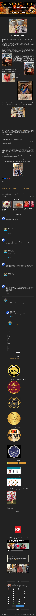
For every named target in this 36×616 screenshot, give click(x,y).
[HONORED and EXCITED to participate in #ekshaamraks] (19, 597)
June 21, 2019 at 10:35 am (11, 274)
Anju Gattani (4, 196)
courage (10, 193)
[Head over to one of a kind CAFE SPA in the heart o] (19, 591)
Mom (18, 193)
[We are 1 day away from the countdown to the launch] (8, 593)
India (13, 193)
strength (10, 194)
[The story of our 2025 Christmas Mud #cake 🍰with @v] (19, 595)
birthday (3, 193)
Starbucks (30, 193)
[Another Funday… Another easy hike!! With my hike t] (8, 603)
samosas (22, 130)
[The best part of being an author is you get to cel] (19, 589)
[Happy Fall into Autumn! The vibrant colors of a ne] (24, 599)
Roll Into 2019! (4, 209)
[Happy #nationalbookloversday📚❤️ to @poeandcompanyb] (13, 601)
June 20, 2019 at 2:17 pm (11, 299)
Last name (9, 341)
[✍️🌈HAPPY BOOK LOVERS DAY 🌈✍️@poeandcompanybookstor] (19, 601)
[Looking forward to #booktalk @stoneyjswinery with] (19, 599)
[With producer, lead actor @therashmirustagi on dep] (24, 589)
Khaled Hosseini (15, 559)
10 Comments (32, 196)
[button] (23, 98)
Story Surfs (15, 209)
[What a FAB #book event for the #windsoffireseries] (8, 599)
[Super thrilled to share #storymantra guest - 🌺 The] (13, 589)
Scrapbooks (25, 193)
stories (3, 194)
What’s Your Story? (10, 515)
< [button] (8, 568)
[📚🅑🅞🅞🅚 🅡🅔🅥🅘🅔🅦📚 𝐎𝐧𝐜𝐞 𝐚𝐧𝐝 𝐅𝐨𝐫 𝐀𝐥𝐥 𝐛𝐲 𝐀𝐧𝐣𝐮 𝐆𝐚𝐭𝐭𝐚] (24, 601)
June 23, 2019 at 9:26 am (11, 229)
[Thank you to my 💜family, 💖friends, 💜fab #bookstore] (13, 595)
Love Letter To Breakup (28, 208)
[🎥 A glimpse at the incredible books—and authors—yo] (8, 601)
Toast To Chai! (14, 188)
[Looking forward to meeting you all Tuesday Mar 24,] (8, 595)
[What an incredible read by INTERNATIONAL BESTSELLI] (8, 589)
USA (15, 194)
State (8, 348)
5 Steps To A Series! (26, 188)
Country (8, 338)
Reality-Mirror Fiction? (14, 358)
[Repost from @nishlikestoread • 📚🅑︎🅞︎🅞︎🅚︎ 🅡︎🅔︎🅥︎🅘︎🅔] (13, 603)
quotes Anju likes (12, 556)
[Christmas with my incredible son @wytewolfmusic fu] (24, 595)
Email (8, 334)
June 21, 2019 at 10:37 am (11, 251)
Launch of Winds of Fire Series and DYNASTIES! (14, 521)
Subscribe (18, 352)
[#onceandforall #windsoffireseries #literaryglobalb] (19, 603)
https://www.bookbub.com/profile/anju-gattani (14, 533)
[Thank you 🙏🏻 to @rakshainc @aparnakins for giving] (8, 597)
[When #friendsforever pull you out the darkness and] (24, 603)
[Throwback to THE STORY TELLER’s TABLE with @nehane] (24, 593)
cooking (7, 193)
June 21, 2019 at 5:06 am (9, 239)
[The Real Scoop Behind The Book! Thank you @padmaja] (13, 591)
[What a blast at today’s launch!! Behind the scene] (24, 591)
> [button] (27, 568)
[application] (18, 546)
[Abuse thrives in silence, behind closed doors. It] (24, 597)
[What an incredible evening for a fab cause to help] (13, 599)
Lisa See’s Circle (9, 519)
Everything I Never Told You (6, 188)
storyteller (6, 194)
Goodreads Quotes (26, 561)
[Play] (8, 550)
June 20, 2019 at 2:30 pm (13, 312)
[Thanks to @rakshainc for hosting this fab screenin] (8, 591)
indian (16, 193)
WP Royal (7, 614)
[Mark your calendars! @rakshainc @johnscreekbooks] (13, 597)
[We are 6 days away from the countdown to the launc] (13, 593)
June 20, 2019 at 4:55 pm (15, 322)
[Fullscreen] (27, 550)
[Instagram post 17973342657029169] (19, 593)
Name (8, 345)
